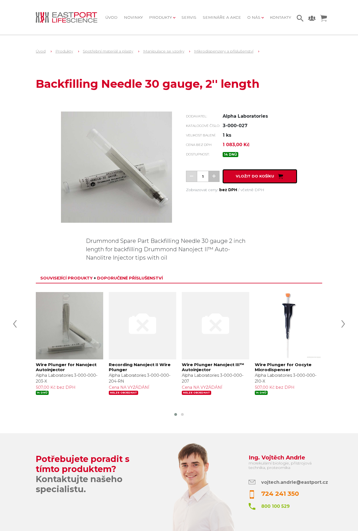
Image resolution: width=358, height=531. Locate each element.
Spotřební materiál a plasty (108, 51)
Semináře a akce (222, 17)
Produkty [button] (161, 17)
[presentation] (15, 322)
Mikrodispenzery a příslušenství (223, 51)
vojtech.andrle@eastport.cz (294, 482)
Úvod (111, 17)
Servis (189, 17)
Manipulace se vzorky (163, 51)
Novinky (133, 17)
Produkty (64, 51)
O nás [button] (254, 17)
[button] (175, 414)
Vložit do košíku (255, 176)
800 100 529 (275, 506)
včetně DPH (252, 190)
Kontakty (280, 17)
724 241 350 (280, 493)
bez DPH (228, 190)
